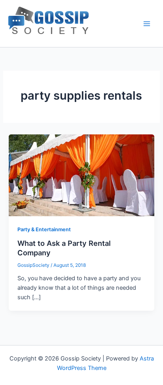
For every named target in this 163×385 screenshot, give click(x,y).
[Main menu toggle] (146, 23)
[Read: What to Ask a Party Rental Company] (81, 174)
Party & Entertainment (44, 229)
